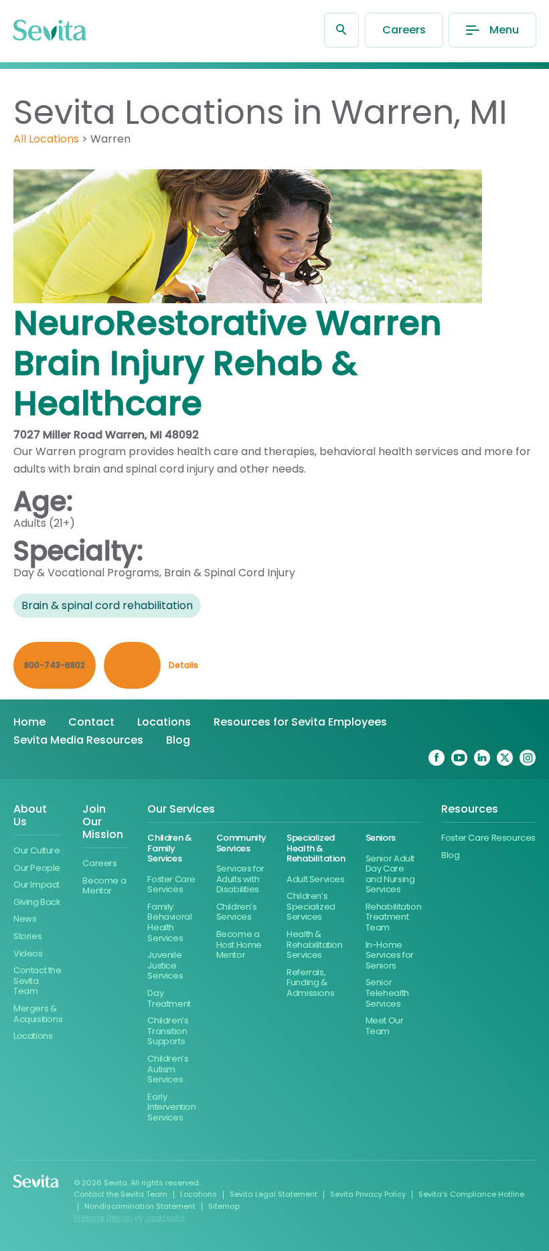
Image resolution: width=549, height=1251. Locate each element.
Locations (164, 722)
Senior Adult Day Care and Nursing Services (390, 874)
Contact (91, 722)
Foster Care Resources (488, 837)
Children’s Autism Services (167, 1069)
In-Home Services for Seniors (390, 955)
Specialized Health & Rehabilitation (316, 848)
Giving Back (37, 902)
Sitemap (224, 1206)
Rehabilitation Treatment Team (394, 917)
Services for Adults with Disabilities (240, 879)
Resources (469, 810)
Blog (178, 740)
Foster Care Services (171, 884)
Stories (27, 936)
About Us (30, 816)
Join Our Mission (102, 822)
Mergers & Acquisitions (37, 1013)
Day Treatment (169, 998)
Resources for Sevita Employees (300, 722)
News (24, 918)
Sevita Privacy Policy (368, 1194)
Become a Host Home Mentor (239, 944)
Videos (28, 953)
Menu (504, 29)
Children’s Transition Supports (167, 1031)
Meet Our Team (385, 1025)
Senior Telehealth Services (387, 992)
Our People (36, 867)
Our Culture (36, 850)
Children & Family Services (169, 848)
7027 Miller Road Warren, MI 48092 (106, 434)
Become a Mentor (104, 886)
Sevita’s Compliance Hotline (471, 1194)
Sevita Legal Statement (273, 1194)
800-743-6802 (54, 665)
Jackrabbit (165, 1217)
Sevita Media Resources (78, 740)
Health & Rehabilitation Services (315, 944)
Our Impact (36, 884)
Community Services (241, 843)
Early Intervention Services (171, 1107)
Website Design (103, 1217)
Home (29, 722)
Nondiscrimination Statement (139, 1206)
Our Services (181, 810)
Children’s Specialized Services (311, 906)
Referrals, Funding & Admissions (310, 982)
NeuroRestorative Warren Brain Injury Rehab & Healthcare (227, 363)
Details (183, 665)
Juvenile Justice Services (165, 965)
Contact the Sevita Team (37, 980)
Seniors (381, 837)
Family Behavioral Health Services (169, 922)
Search (341, 30)
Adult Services (316, 879)
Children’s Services (236, 912)
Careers (404, 29)
